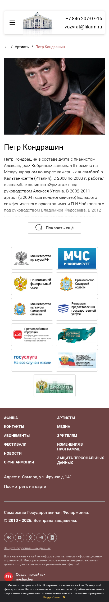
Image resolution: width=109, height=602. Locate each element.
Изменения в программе (70, 446)
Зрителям (67, 435)
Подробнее (51, 597)
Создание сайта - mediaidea (30, 576)
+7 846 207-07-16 (84, 18)
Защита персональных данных (27, 548)
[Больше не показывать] (64, 597)
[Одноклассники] (30, 537)
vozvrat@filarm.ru (83, 26)
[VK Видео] (52, 537)
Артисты (22, 47)
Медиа (63, 426)
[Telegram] (41, 537)
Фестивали (15, 444)
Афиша (11, 418)
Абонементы (17, 435)
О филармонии (19, 462)
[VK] (8, 537)
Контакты (14, 426)
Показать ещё (59, 227)
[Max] (19, 537)
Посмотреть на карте (25, 486)
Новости (13, 453)
